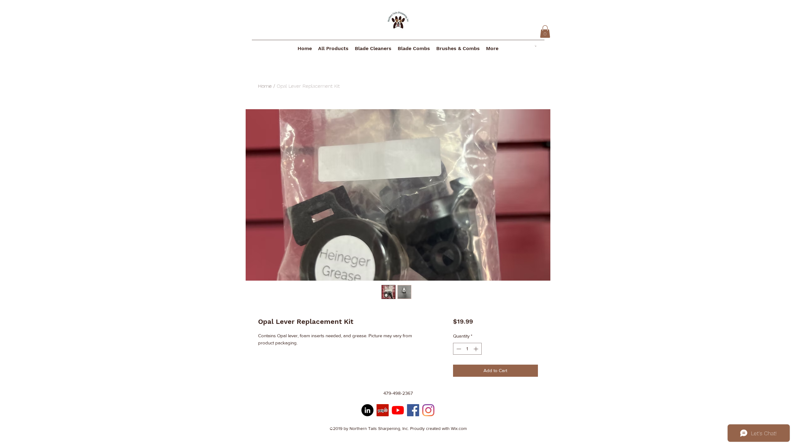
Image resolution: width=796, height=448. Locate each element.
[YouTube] (398, 410)
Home (265, 86)
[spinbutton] (467, 349)
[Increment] (476, 349)
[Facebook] (413, 410)
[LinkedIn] (367, 410)
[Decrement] (458, 349)
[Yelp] (383, 410)
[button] (545, 31)
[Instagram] (428, 410)
